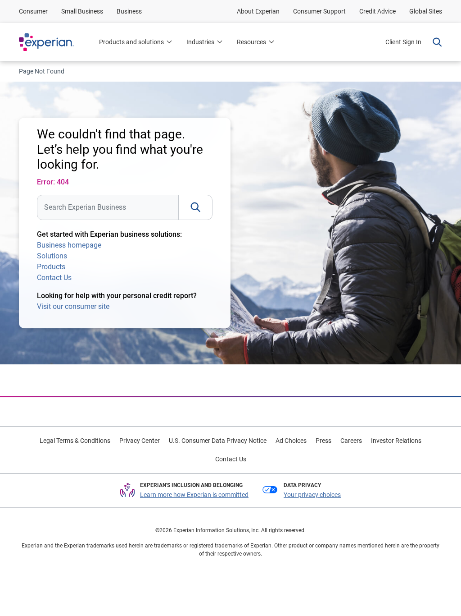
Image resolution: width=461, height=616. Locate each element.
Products (51, 266)
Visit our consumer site (73, 306)
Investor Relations (396, 440)
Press (323, 440)
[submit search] (195, 207)
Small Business (82, 11)
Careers (351, 440)
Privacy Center (139, 440)
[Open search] (435, 42)
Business (129, 11)
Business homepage (69, 245)
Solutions (52, 256)
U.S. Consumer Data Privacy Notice (218, 440)
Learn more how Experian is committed (194, 494)
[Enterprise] (55, 42)
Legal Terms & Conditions (75, 440)
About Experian (258, 11)
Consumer (33, 11)
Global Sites (425, 11)
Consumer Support (319, 11)
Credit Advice (377, 11)
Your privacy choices (312, 494)
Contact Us (54, 277)
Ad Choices (291, 440)
